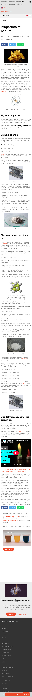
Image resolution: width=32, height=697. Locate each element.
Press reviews (6, 673)
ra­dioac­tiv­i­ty (4, 91)
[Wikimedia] (16, 66)
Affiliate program (7, 659)
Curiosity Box (5, 652)
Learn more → (22, 614)
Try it (16, 694)
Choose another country (7, 11)
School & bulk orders (8, 646)
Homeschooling (6, 649)
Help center (5, 631)
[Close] (30, 2)
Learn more (8, 549)
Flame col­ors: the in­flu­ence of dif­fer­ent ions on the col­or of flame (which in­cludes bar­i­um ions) (16, 470)
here (5, 319)
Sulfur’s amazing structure (10, 520)
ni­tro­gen (24, 358)
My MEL (4, 638)
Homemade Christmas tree (11, 516)
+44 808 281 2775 (9, 691)
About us (4, 670)
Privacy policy (6, 680)
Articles (4, 20)
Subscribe (11, 614)
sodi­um (4, 243)
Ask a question (6, 635)
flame (20, 431)
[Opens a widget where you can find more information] (26, 694)
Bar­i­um (3, 154)
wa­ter (25, 383)
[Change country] (26, 15)
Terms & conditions (7, 676)
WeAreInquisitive (6, 655)
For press (4, 683)
